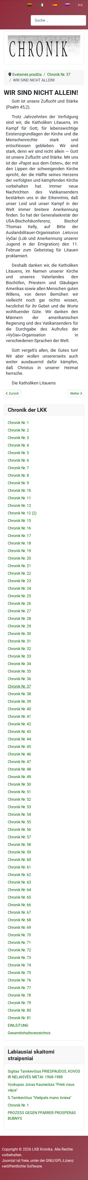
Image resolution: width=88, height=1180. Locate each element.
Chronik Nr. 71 (19, 942)
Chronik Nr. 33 (19, 656)
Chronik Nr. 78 (19, 995)
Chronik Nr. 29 (19, 626)
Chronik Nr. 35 (19, 671)
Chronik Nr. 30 (19, 633)
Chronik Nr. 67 (19, 912)
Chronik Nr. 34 (19, 664)
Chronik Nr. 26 (19, 603)
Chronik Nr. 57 (19, 837)
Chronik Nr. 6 (18, 460)
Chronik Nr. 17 (19, 535)
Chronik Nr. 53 (19, 807)
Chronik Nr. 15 (19, 520)
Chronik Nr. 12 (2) (22, 513)
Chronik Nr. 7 (18, 468)
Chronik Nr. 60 (19, 859)
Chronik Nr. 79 (19, 1003)
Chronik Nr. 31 (19, 641)
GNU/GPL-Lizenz (60, 1160)
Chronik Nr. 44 (19, 739)
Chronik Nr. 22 (19, 573)
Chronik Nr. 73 (19, 957)
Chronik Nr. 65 (19, 897)
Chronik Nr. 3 (18, 438)
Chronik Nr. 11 (19, 498)
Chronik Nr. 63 (19, 882)
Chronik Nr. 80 (19, 1010)
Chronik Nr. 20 (19, 558)
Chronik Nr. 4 (18, 445)
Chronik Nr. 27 (19, 611)
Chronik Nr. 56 (19, 829)
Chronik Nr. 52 (19, 799)
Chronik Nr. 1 (18, 422)
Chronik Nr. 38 (19, 694)
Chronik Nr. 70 (19, 935)
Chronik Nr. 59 (19, 852)
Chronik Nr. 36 (19, 679)
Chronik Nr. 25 (19, 596)
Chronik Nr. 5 (18, 453)
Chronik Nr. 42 (19, 724)
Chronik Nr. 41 (19, 716)
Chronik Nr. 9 (18, 483)
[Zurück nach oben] (79, 1171)
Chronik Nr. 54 (19, 814)
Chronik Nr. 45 (19, 746)
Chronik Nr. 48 (19, 769)
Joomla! (8, 1160)
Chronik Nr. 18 (19, 543)
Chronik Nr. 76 (19, 980)
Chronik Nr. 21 (19, 566)
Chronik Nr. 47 (19, 762)
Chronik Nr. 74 (19, 965)
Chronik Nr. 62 (19, 875)
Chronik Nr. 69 (19, 927)
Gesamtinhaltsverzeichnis (29, 1033)
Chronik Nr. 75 (19, 972)
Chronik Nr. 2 (18, 430)
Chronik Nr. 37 (19, 686)
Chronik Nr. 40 (19, 709)
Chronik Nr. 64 (19, 890)
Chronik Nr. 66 (19, 905)
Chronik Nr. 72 (19, 950)
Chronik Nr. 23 (19, 581)
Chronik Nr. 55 (19, 822)
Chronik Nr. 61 (19, 867)
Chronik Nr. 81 (19, 1018)
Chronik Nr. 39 (19, 701)
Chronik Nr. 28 (19, 618)
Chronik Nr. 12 (19, 505)
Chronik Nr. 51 (19, 792)
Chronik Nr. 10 (19, 490)
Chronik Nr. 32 (19, 649)
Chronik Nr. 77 (19, 988)
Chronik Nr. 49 (19, 777)
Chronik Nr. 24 (19, 588)
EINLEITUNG (18, 1025)
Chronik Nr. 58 (19, 844)
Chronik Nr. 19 (19, 551)
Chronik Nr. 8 (18, 475)
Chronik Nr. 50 (19, 784)
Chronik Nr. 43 (19, 731)
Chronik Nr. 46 (19, 754)
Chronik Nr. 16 (19, 528)
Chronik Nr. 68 (19, 920)
